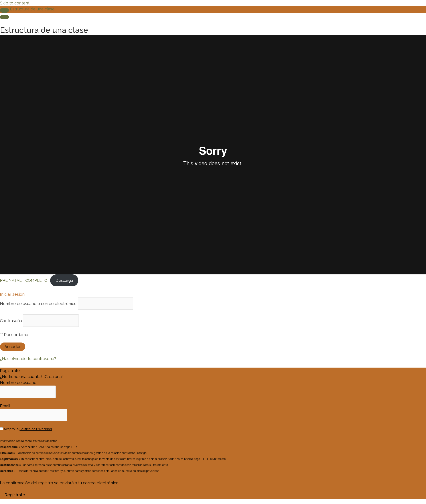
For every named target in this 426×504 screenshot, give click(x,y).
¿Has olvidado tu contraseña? (28, 358)
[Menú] (4, 17)
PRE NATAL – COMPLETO (23, 280)
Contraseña (11, 320)
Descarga (64, 280)
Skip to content (15, 3)
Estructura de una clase (32, 9)
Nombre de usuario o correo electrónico (38, 303)
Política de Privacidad (36, 429)
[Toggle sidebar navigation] (4, 10)
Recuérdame (15, 334)
